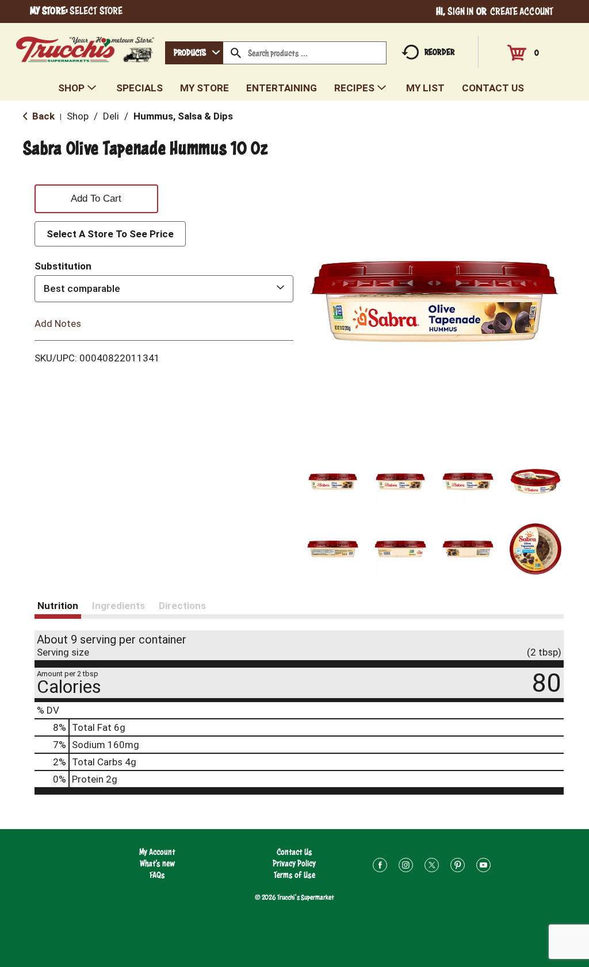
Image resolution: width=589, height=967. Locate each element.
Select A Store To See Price (110, 234)
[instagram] (406, 867)
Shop (78, 116)
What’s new (157, 863)
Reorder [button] (439, 52)
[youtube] (483, 867)
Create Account (521, 11)
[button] (333, 481)
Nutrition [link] (57, 605)
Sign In (461, 11)
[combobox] (194, 52)
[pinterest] (457, 867)
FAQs (157, 875)
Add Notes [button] (58, 323)
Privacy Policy (294, 863)
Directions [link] (182, 605)
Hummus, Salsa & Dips (183, 116)
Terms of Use (294, 875)
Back (42, 116)
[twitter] (431, 867)
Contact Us (294, 852)
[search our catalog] (235, 52)
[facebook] (380, 867)
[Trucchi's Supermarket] (85, 46)
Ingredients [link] (118, 605)
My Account (157, 852)
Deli (111, 116)
